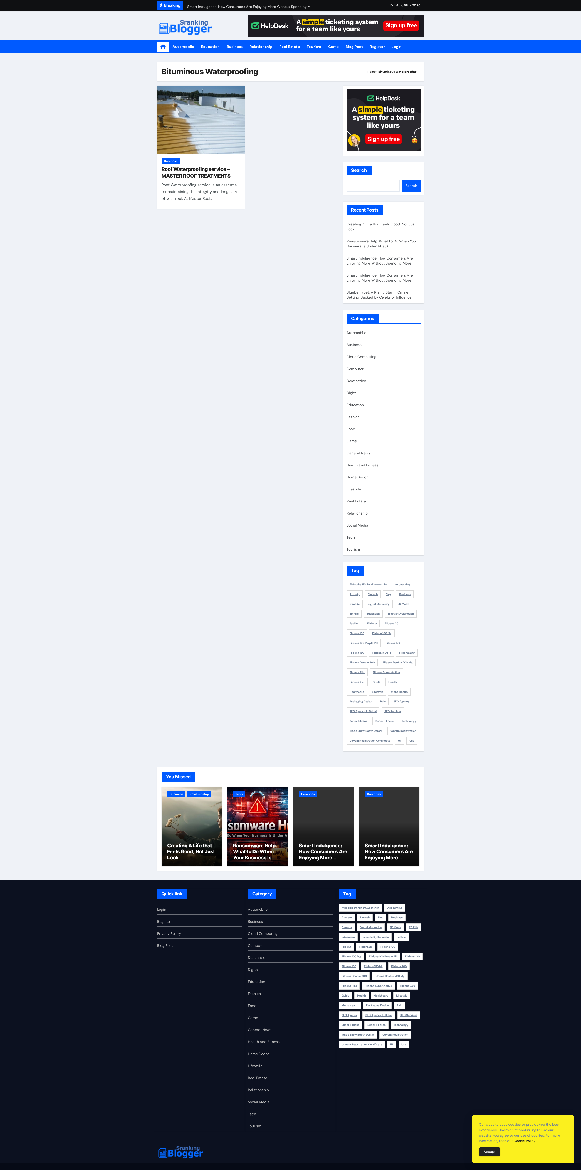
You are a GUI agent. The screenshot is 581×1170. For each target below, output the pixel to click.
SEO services (392, 711)
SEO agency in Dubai (363, 711)
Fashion (353, 417)
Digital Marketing (379, 604)
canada (355, 604)
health (392, 682)
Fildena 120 (393, 643)
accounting (402, 584)
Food (351, 429)
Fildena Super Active (386, 672)
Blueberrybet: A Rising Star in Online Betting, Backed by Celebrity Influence (379, 295)
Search (359, 170)
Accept (489, 1151)
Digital (352, 393)
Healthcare (357, 692)
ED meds (403, 604)
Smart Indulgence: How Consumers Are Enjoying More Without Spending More (380, 261)
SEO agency (401, 701)
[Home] (163, 47)
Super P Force (384, 721)
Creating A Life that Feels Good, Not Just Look (191, 852)
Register (377, 46)
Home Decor (357, 477)
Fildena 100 (357, 633)
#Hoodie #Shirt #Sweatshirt (368, 584)
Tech (351, 537)
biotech (373, 594)
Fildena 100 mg (382, 633)
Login (396, 46)
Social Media (357, 525)
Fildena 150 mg (381, 653)
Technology (408, 721)
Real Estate (289, 46)
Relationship (261, 46)
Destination (356, 380)
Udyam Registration (403, 731)
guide (376, 682)
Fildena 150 (357, 653)
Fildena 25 (391, 623)
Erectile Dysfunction (401, 614)
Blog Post (354, 46)
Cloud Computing (361, 356)
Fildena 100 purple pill (364, 643)
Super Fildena (358, 721)
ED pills (354, 614)
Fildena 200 (407, 653)
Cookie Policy (524, 1141)
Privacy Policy (169, 933)
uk (399, 740)
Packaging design (361, 701)
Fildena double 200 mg (398, 662)
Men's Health (399, 692)
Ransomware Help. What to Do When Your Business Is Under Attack (382, 244)
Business (235, 46)
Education (210, 46)
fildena (372, 623)
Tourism (314, 46)
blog (388, 594)
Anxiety (355, 594)
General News (358, 453)
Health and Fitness (363, 465)
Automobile (183, 46)
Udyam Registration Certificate (370, 740)
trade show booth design (366, 731)
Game (333, 46)
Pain (383, 701)
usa (411, 740)
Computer (355, 368)
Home (371, 72)
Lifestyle (354, 489)
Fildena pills (357, 672)
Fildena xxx (357, 682)
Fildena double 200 (362, 662)
